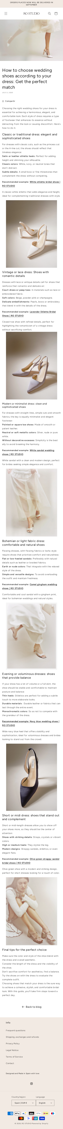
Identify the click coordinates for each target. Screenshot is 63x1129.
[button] (6, 13)
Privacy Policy (12, 1043)
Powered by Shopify (40, 1123)
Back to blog (33, 1006)
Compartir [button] (10, 101)
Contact (10, 1063)
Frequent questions (15, 1030)
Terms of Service (14, 1057)
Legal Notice (12, 1050)
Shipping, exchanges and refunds (22, 1037)
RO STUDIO (26, 1123)
